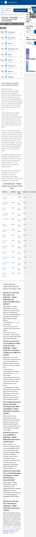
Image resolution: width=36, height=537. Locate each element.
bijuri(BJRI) (6, 219)
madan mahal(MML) (4, 275)
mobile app (11, 533)
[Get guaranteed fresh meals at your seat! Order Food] (30, 54)
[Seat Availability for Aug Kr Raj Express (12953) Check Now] (30, 66)
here (14, 468)
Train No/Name (29, 30)
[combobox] (7, 10)
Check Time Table (20, 10)
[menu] (2, 2)
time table (16, 322)
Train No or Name (9, 8)
